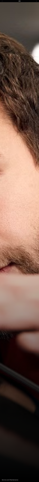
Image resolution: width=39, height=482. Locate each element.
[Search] (36, 1)
